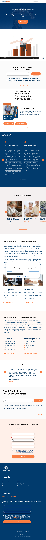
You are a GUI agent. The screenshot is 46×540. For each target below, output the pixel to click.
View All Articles (23, 227)
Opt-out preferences (20, 276)
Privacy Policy (26, 531)
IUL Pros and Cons (6, 482)
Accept (15, 273)
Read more (10, 223)
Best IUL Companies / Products (25, 486)
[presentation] (3, 160)
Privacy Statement (26, 276)
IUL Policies (28, 302)
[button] (38, 263)
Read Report (23, 21)
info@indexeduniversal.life (9, 496)
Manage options (31, 273)
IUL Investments (6, 486)
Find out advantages (8, 353)
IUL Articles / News (22, 480)
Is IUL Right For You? (22, 484)
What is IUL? (8, 302)
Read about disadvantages (30, 353)
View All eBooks (22, 128)
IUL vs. (3, 484)
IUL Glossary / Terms (22, 482)
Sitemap (4, 487)
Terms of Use (19, 531)
